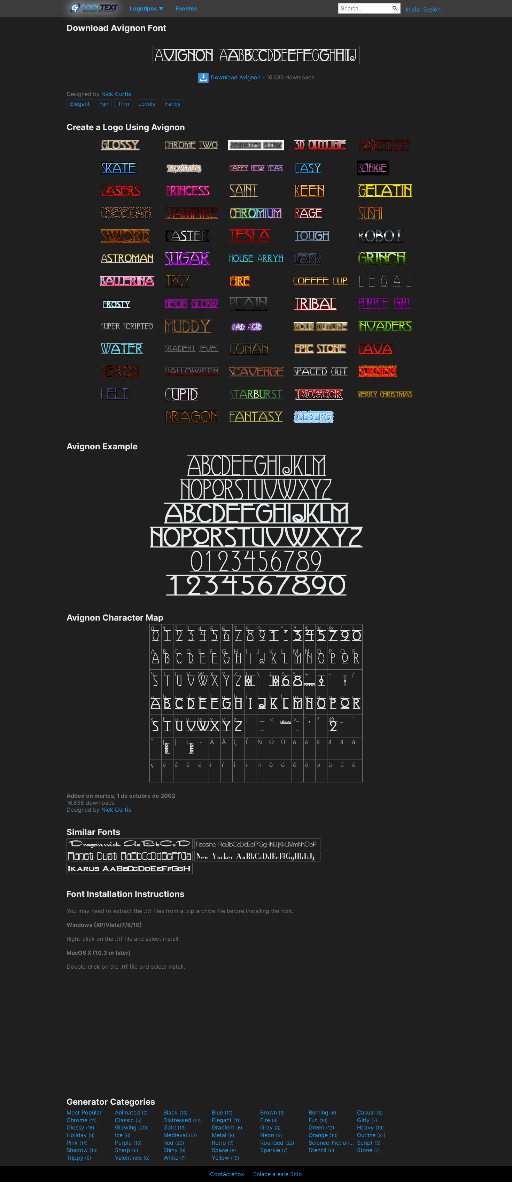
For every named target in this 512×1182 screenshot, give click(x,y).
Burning (322, 1112)
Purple (128, 1142)
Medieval (180, 1135)
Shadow (82, 1149)
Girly (367, 1120)
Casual (370, 1112)
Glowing (131, 1127)
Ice (123, 1135)
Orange (323, 1135)
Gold (174, 1127)
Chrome (82, 1120)
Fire (269, 1120)
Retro (223, 1142)
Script (369, 1142)
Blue (222, 1112)
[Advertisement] (33, 127)
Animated (131, 1112)
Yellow (225, 1157)
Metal (223, 1135)
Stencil (321, 1149)
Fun (103, 103)
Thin (123, 103)
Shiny (174, 1149)
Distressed (182, 1120)
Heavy (370, 1127)
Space (224, 1149)
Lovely (147, 103)
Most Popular (84, 1112)
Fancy (173, 103)
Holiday (81, 1135)
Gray (270, 1127)
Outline (371, 1135)
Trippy (79, 1157)
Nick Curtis (116, 93)
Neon (271, 1135)
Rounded (277, 1142)
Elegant (80, 103)
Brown (272, 1112)
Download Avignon (235, 77)
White (174, 1157)
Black (175, 1112)
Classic (128, 1120)
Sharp (126, 1149)
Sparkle (274, 1149)
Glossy (80, 1127)
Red (173, 1142)
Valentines (132, 1157)
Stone (368, 1149)
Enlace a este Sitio (277, 1174)
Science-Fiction (332, 1142)
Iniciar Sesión (423, 9)
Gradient (227, 1127)
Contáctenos (227, 1174)
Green (321, 1127)
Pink (77, 1142)
